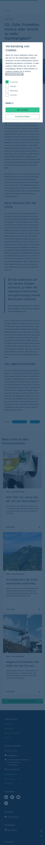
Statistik (13, 86)
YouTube (13, 95)
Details (8, 103)
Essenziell (14, 82)
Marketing (14, 91)
